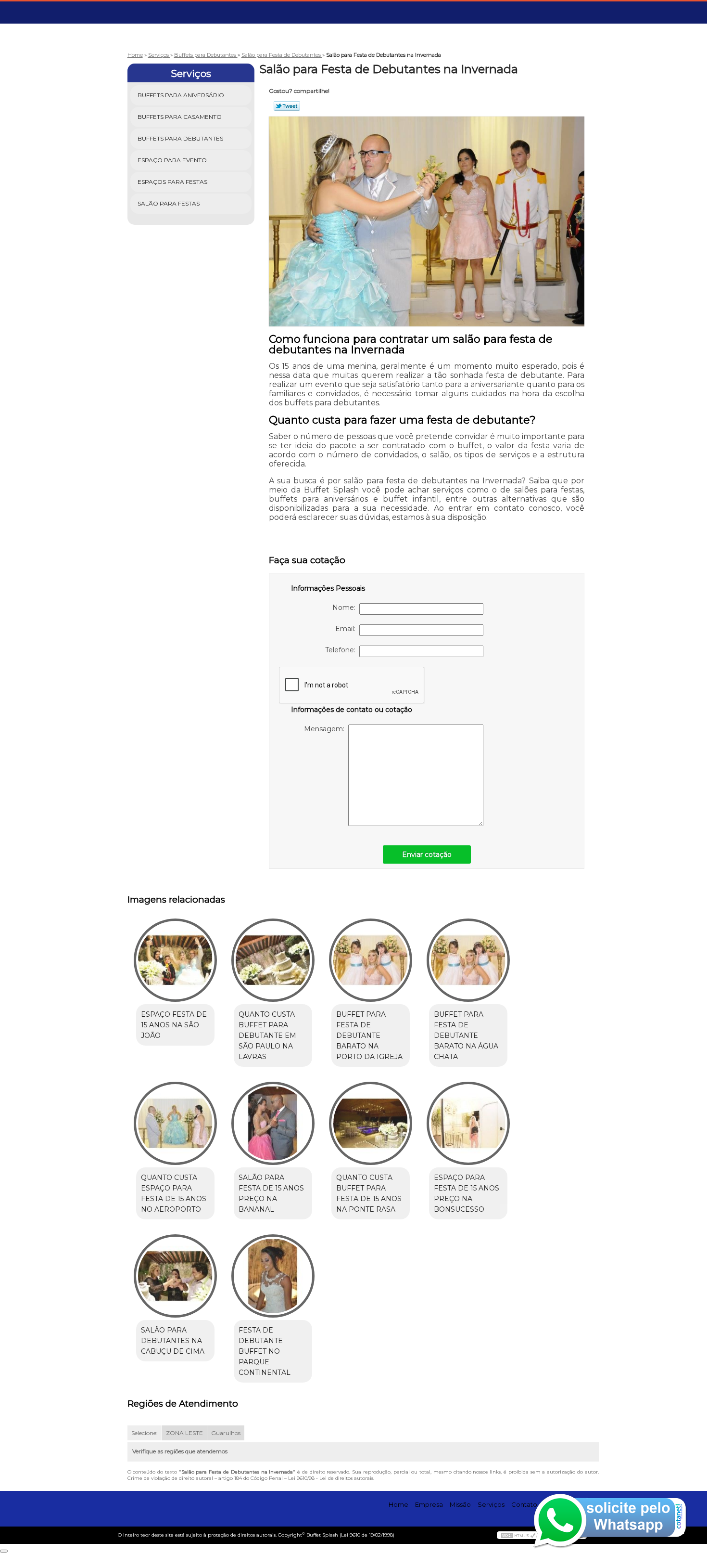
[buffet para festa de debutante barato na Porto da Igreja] (370, 960)
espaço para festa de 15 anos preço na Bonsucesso (466, 1193)
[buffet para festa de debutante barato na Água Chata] (468, 960)
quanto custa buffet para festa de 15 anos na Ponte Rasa (369, 1193)
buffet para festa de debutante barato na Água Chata (466, 1035)
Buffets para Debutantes (180, 138)
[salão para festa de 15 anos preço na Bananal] (273, 1123)
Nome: (345, 607)
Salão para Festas (169, 203)
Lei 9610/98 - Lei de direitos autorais (330, 1478)
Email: (347, 628)
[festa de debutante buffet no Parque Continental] (273, 1276)
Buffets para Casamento (180, 116)
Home (398, 1504)
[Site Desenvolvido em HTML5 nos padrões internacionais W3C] (518, 1535)
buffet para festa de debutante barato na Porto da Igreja (369, 1035)
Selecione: (144, 1433)
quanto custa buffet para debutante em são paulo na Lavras (267, 1035)
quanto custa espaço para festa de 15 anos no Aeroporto (173, 1193)
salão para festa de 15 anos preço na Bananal (271, 1193)
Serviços (191, 73)
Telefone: (342, 650)
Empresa (429, 1504)
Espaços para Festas (172, 181)
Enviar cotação (427, 854)
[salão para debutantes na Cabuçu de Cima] (175, 1276)
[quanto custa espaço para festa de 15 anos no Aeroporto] (175, 1123)
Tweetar (287, 106)
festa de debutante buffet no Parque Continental (264, 1351)
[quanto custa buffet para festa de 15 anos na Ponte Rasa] (370, 1123)
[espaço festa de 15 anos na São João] (175, 960)
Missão (460, 1504)
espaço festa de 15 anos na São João (174, 1025)
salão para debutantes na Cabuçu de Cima (172, 1341)
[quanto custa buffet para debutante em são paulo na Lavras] (273, 960)
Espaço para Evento (172, 160)
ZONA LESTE (184, 1433)
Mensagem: (326, 729)
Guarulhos (225, 1433)
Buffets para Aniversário (181, 95)
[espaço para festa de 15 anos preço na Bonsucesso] (468, 1123)
